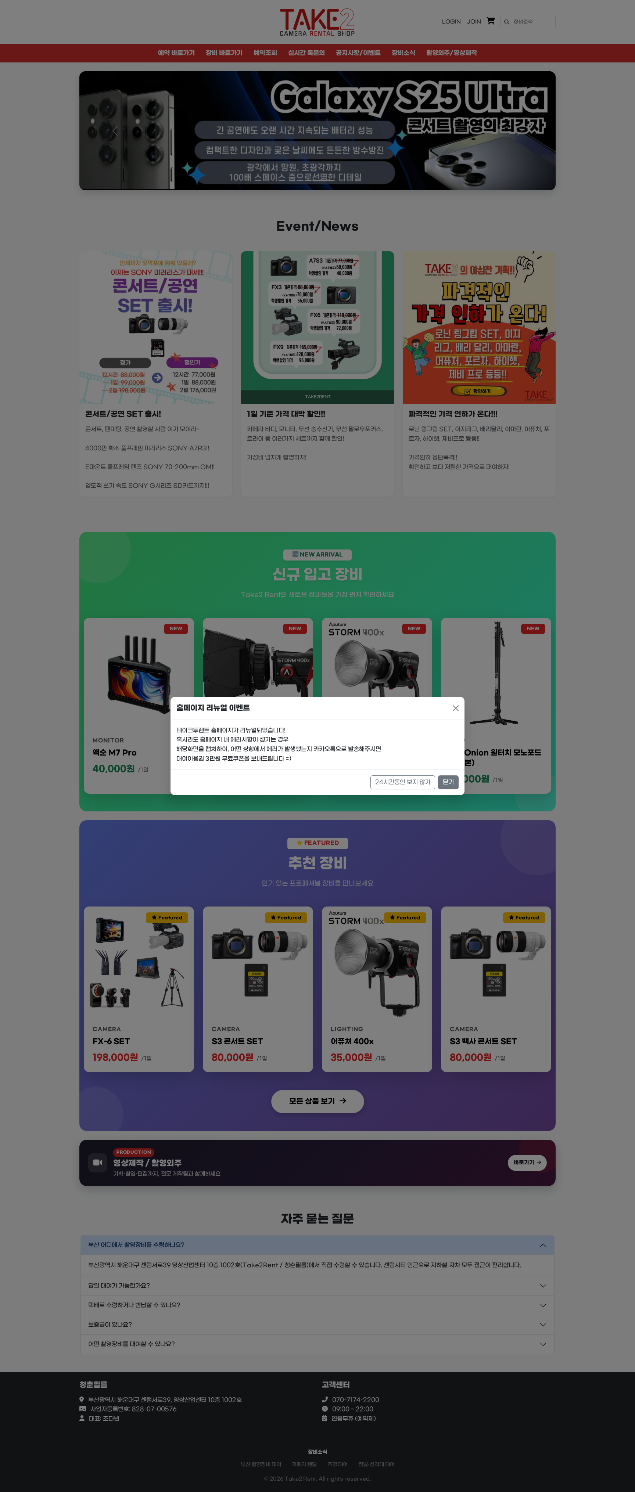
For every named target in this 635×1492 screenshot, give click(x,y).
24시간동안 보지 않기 (402, 782)
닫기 (448, 782)
